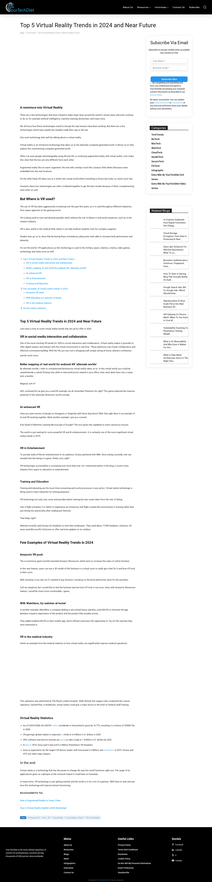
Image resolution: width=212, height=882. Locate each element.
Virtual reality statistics (34, 308)
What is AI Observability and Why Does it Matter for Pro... (174, 344)
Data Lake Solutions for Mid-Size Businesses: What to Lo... (175, 249)
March (28, 745)
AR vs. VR (46, 818)
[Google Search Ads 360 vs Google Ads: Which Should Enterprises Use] (155, 290)
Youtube (178, 861)
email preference (161, 102)
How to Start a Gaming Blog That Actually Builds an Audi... (175, 277)
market (55, 725)
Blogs (22, 33)
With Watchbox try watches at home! (43, 298)
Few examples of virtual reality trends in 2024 (45, 288)
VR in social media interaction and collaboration (49, 263)
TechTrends (31, 33)
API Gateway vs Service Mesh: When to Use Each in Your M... (175, 317)
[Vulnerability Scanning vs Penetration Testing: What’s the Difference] (155, 330)
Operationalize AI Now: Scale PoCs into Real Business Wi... (174, 304)
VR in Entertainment (35, 278)
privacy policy (156, 95)
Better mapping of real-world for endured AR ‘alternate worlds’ (56, 268)
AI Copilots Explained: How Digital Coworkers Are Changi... (174, 222)
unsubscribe (177, 102)
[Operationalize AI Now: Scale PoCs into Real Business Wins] (155, 303)
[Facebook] (173, 844)
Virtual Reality (57, 818)
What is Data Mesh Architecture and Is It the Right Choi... (175, 358)
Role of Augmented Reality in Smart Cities (40, 800)
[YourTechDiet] (31, 7)
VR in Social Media (93, 818)
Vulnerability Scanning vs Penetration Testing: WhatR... (175, 331)
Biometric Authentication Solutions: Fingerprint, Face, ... (175, 263)
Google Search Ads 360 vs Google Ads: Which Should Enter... (174, 290)
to (62, 734)
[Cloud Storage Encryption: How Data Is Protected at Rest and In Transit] (155, 236)
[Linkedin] (173, 850)
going (62, 739)
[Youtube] (173, 860)
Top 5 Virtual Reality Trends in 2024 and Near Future (48, 259)
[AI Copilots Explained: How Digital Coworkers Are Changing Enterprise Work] (155, 222)
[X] (173, 855)
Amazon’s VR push (35, 292)
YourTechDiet (103, 880)
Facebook (179, 845)
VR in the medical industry (39, 303)
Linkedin (178, 850)
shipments (109, 750)
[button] (204, 7)
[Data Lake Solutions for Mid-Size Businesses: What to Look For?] (155, 249)
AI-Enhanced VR (34, 818)
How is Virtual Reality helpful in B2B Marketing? (43, 808)
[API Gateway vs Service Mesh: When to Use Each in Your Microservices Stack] (155, 317)
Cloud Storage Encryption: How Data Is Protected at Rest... (175, 236)
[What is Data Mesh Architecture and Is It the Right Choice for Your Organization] (155, 357)
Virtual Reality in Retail (74, 818)
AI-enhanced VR (34, 273)
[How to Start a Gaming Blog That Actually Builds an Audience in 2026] (155, 276)
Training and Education (37, 283)
